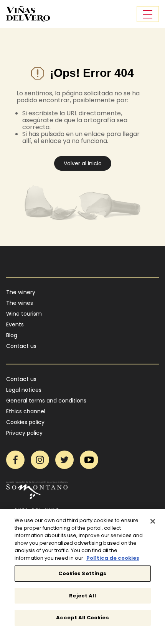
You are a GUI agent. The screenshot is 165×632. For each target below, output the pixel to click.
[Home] (28, 14)
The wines (19, 303)
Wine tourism (24, 314)
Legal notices (23, 390)
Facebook (15, 460)
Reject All (82, 595)
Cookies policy (25, 422)
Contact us (21, 346)
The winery (20, 292)
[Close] (152, 521)
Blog (11, 335)
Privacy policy (24, 433)
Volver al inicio (83, 163)
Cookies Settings (82, 573)
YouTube (89, 460)
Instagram (40, 460)
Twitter (64, 460)
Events (15, 324)
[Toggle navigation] (148, 14)
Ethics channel (25, 411)
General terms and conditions (46, 400)
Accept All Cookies (82, 617)
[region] (82, 570)
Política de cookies (112, 558)
